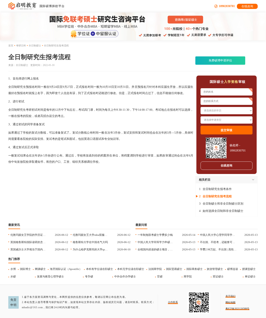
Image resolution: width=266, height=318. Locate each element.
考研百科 (21, 45)
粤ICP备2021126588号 (237, 308)
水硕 (13, 276)
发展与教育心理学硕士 (50, 276)
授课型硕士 (249, 269)
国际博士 (25, 269)
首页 (10, 45)
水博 (13, 269)
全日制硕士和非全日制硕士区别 (223, 203)
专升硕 (89, 276)
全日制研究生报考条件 (217, 189)
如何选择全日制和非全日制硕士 (223, 210)
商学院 (188, 276)
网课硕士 (40, 269)
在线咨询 (247, 6)
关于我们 (230, 296)
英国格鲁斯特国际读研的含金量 (28, 242)
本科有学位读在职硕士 (99, 269)
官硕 (160, 276)
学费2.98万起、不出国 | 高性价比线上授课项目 (218, 249)
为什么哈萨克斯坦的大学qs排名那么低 (91, 249)
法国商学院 (155, 269)
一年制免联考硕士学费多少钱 (155, 234)
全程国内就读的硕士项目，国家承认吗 (156, 249)
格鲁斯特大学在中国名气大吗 (90, 242)
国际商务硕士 (194, 269)
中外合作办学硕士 (125, 276)
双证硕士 (218, 276)
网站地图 (230, 302)
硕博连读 (232, 269)
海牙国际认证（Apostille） (66, 269)
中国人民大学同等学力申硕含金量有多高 (156, 242)
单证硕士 (250, 276)
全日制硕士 (35, 45)
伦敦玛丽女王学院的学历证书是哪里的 (28, 234)
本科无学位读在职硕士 (130, 269)
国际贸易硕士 (174, 269)
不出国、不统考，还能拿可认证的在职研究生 (218, 242)
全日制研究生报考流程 (217, 196)
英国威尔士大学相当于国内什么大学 (28, 249)
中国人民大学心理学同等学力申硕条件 (218, 234)
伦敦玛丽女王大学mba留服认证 (91, 234)
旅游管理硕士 (215, 269)
